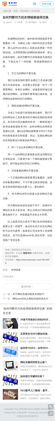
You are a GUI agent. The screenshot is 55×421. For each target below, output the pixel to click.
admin (9, 22)
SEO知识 (24, 11)
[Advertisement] (29, 32)
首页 (15, 11)
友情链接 (15, 269)
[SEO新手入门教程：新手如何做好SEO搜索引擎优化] (10, 394)
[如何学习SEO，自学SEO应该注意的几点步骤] (10, 352)
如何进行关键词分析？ (32, 376)
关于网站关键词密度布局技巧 (28, 294)
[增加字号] (51, 24)
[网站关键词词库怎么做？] (10, 366)
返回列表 (26, 286)
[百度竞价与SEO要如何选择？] (10, 337)
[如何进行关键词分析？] (10, 380)
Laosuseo (43, 412)
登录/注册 (46, 4)
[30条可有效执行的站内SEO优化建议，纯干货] (10, 323)
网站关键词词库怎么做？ (33, 362)
